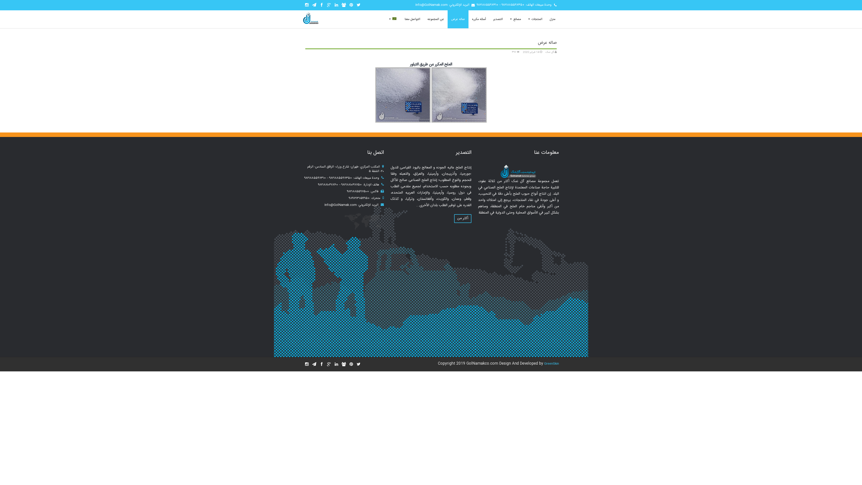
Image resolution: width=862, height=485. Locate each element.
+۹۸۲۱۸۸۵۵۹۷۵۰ (358, 191)
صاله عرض (458, 19)
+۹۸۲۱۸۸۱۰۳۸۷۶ (328, 184)
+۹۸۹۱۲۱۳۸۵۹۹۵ (359, 198)
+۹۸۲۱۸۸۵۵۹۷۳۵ (513, 5)
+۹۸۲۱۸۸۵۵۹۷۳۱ (487, 5)
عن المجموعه (435, 19)
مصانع (516, 19)
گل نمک (550, 52)
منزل (552, 19)
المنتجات (536, 19)
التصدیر (498, 19)
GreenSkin (551, 363)
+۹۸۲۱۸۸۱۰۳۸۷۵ (351, 184)
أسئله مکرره (479, 19)
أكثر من (462, 218)
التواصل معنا (412, 19)
